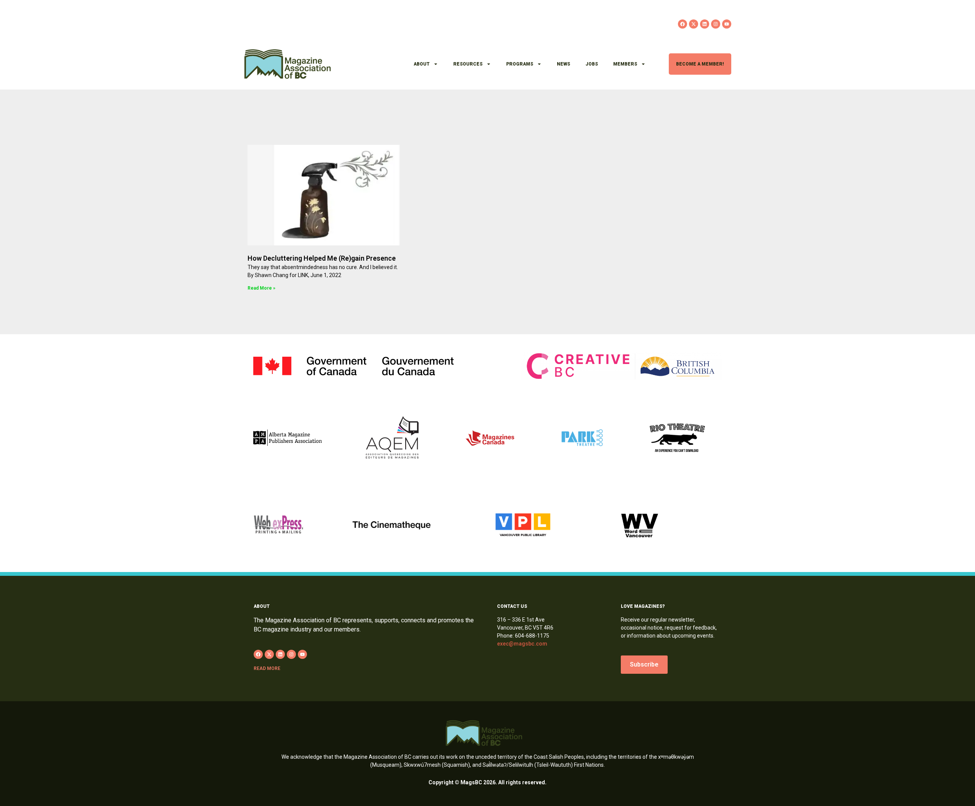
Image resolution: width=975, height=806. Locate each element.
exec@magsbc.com (522, 644)
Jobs (591, 64)
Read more (267, 668)
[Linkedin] (704, 24)
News (563, 64)
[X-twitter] (693, 24)
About (422, 64)
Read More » (261, 288)
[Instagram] (715, 24)
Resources (468, 64)
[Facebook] (682, 24)
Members (625, 64)
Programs (519, 64)
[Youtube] (726, 24)
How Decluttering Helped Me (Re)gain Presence (322, 258)
